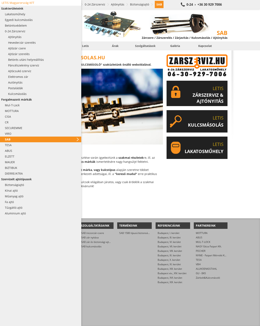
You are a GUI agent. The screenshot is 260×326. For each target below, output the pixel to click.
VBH (198, 264)
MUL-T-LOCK (203, 242)
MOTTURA (202, 233)
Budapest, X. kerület (169, 260)
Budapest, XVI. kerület (170, 277)
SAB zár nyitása (90, 237)
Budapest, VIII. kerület (170, 251)
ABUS (199, 237)
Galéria (175, 46)
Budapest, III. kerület (169, 237)
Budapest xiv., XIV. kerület (172, 273)
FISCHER (200, 251)
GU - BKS (201, 273)
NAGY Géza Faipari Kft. (209, 246)
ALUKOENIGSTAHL (206, 269)
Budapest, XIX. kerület (170, 282)
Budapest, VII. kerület (169, 246)
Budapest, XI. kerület (169, 264)
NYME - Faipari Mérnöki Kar (211, 255)
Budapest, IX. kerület (169, 255)
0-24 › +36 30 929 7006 (204, 4)
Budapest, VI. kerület (169, 242)
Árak (115, 46)
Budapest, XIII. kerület (170, 269)
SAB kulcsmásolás (91, 246)
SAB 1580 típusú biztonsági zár (136, 233)
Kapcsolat (205, 46)
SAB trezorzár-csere (92, 233)
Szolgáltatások (145, 46)
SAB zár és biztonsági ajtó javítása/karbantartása (108, 242)
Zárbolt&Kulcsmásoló (208, 277)
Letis (85, 46)
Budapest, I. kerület (168, 233)
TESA (199, 260)
